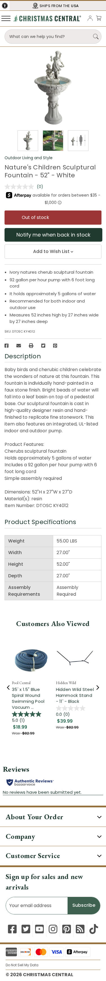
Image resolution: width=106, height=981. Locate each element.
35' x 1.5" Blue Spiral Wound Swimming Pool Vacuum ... (28, 698)
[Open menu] (5, 18)
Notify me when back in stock (53, 234)
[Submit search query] (95, 36)
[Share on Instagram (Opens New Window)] (53, 929)
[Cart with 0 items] (98, 18)
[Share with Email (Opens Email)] (18, 345)
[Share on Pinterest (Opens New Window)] (55, 345)
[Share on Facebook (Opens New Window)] (6, 345)
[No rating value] (21, 186)
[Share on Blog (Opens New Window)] (80, 929)
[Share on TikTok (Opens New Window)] (94, 929)
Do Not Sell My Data (22, 965)
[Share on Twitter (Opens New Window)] (43, 345)
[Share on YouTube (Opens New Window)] (39, 929)
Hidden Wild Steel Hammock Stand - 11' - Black (75, 695)
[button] (5, 5)
